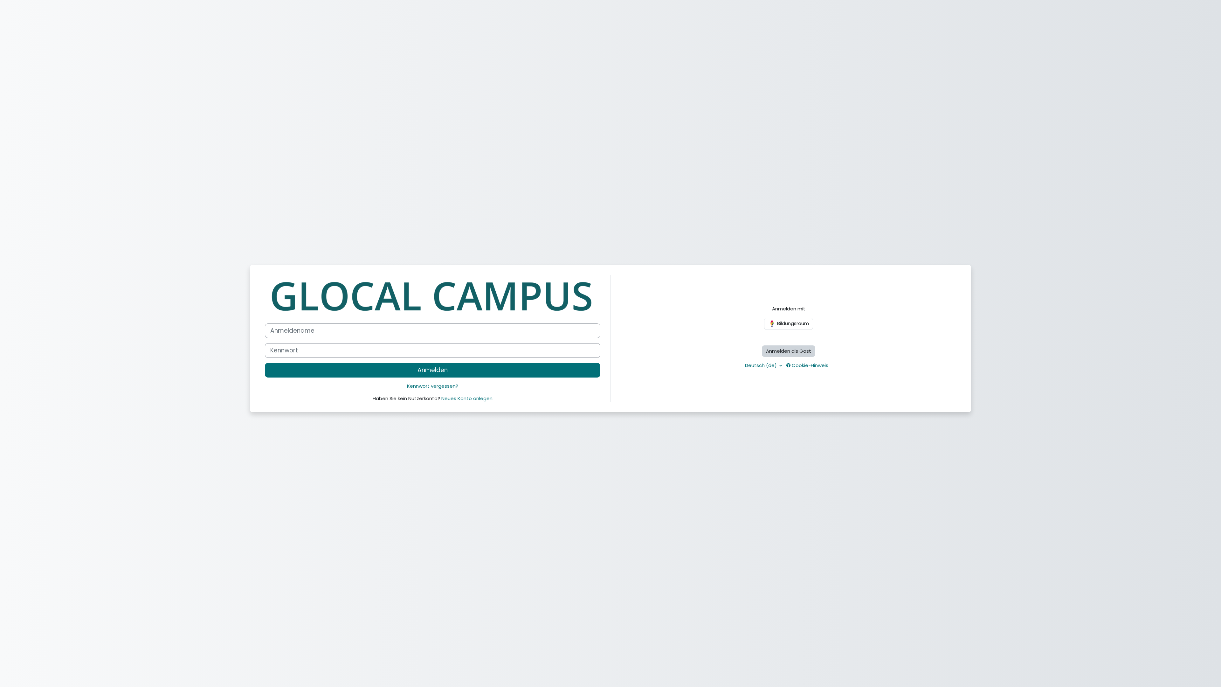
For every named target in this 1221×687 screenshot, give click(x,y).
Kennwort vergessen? (432, 386)
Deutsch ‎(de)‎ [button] (761, 365)
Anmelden (432, 370)
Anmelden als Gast (788, 351)
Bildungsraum (792, 323)
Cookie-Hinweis (809, 365)
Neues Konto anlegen (467, 398)
